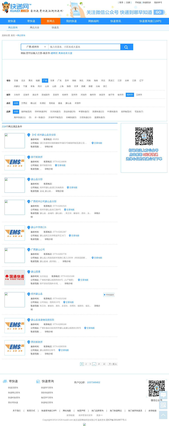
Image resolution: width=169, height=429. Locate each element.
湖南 (74, 80)
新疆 (91, 86)
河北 (103, 80)
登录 (121, 2)
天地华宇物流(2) (55, 117)
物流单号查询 (47, 397)
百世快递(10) (85, 117)
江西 (134, 80)
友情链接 (152, 410)
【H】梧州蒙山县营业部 (43, 134)
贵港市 (56, 95)
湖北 (81, 80)
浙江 (105, 86)
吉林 (127, 80)
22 (104, 364)
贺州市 (74, 95)
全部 (16, 103)
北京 (23, 80)
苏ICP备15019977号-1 (116, 420)
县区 (8, 103)
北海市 (26, 95)
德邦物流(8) (26, 111)
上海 (62, 86)
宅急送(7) (139, 111)
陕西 (69, 86)
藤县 (60, 103)
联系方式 (31, 410)
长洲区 (43, 103)
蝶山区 (33, 103)
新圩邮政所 (37, 157)
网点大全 (34, 27)
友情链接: (71, 415)
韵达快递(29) (69, 111)
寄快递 (31, 21)
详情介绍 (49, 146)
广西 (45, 80)
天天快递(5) (55, 111)
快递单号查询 (47, 388)
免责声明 (81, 410)
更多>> (99, 415)
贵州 (67, 80)
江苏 (120, 80)
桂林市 (65, 95)
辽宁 (141, 80)
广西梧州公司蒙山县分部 (43, 201)
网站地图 (67, 410)
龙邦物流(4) (126, 111)
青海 (32, 86)
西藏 (83, 86)
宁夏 (25, 86)
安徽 (16, 80)
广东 (60, 80)
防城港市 (46, 95)
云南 (98, 86)
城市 (8, 95)
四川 (40, 86)
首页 (13, 35)
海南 (96, 80)
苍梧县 (52, 103)
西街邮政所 (37, 342)
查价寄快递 (13, 402)
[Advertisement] (85, 68)
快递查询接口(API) (150, 21)
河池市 (84, 95)
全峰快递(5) (71, 117)
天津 (76, 86)
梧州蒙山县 (37, 293)
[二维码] (162, 405)
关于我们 (17, 410)
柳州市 (93, 95)
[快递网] (33, 7)
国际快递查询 (47, 392)
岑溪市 (78, 103)
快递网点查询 (14, 392)
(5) (30, 117)
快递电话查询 (47, 402)
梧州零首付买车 (86, 415)
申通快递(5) (84, 111)
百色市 (17, 95)
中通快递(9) (112, 111)
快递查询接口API (48, 410)
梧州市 (130, 95)
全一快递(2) (40, 117)
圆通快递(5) (100, 117)
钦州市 (121, 95)
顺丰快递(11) (20, 117)
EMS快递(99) (41, 111)
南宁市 (111, 95)
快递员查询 (13, 388)
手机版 (138, 2)
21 (99, 364)
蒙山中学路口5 (38, 227)
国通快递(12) (98, 111)
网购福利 (93, 21)
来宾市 (102, 95)
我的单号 (158, 2)
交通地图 (98, 143)
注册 (128, 2)
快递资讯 (115, 21)
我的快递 (71, 21)
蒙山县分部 (37, 179)
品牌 (8, 111)
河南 (89, 80)
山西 (54, 86)
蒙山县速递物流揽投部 (42, 319)
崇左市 (35, 95)
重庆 (31, 80)
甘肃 (52, 80)
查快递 (12, 21)
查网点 (51, 21)
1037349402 (93, 382)
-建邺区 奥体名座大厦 (61, 53)
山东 (47, 86)
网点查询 (12, 27)
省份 (8, 80)
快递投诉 (147, 2)
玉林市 (139, 95)
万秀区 (24, 103)
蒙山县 (68, 103)
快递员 (55, 27)
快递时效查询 (14, 397)
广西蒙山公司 (38, 249)
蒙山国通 (35, 271)
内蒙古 (17, 86)
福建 (38, 80)
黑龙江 (111, 80)
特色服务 (110, 295)
